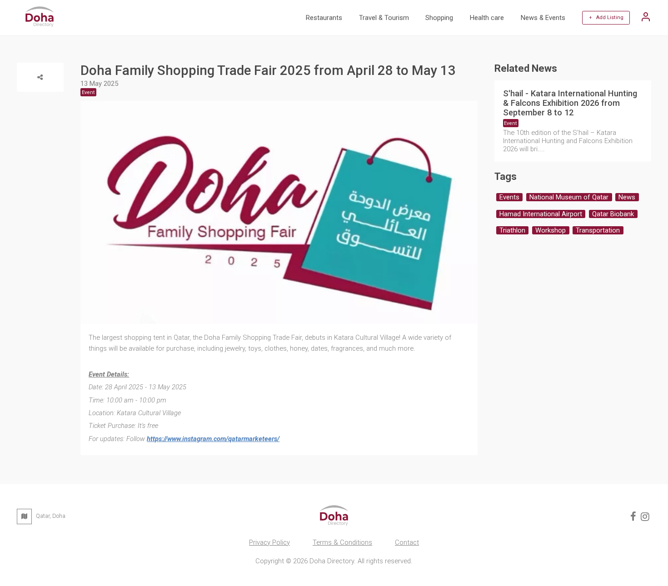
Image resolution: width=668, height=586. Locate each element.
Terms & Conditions (342, 542)
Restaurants (324, 18)
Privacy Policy (269, 542)
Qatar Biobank (613, 214)
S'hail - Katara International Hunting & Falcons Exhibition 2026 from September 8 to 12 (570, 103)
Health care (487, 18)
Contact (407, 542)
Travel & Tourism (384, 18)
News (626, 197)
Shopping (439, 18)
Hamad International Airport (540, 214)
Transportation (598, 230)
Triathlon (512, 230)
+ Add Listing (606, 17)
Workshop (550, 230)
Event (510, 123)
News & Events (543, 18)
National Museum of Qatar (568, 197)
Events (509, 197)
